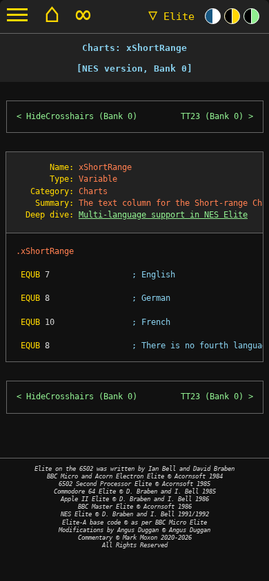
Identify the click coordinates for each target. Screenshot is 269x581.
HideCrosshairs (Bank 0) (81, 116)
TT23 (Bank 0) (212, 116)
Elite (171, 16)
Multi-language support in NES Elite (163, 215)
